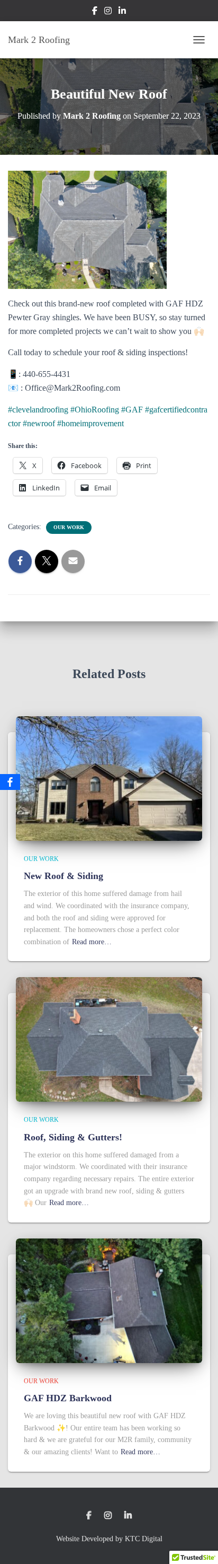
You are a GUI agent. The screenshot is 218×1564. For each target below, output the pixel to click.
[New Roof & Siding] (109, 778)
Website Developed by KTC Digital (109, 1539)
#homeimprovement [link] (90, 423)
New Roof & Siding (63, 876)
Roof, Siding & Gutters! (73, 1137)
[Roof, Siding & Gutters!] (109, 1039)
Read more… (92, 942)
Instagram (108, 12)
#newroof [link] (39, 423)
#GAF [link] (132, 409)
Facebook (94, 12)
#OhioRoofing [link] (94, 409)
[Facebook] (10, 782)
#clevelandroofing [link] (38, 409)
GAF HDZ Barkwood (68, 1398)
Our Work (68, 527)
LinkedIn (122, 12)
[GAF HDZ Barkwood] (109, 1300)
